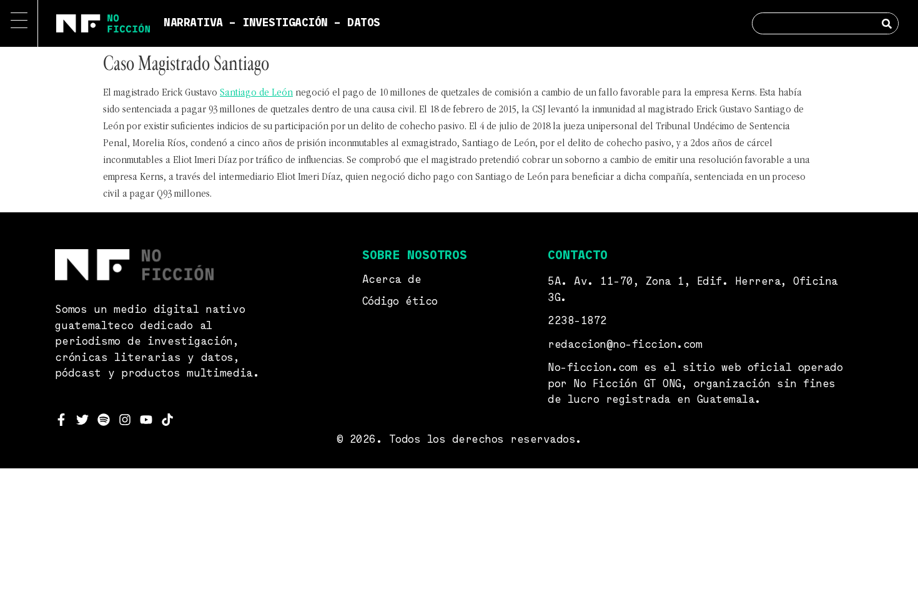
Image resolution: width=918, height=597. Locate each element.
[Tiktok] (167, 419)
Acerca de (392, 280)
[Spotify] (103, 419)
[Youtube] (146, 419)
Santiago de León (256, 93)
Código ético (400, 302)
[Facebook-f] (61, 419)
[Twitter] (82, 419)
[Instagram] (125, 419)
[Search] (887, 23)
